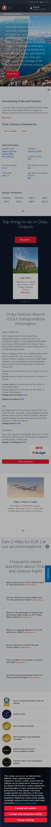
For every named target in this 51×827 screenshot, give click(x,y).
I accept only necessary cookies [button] (25, 814)
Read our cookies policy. (26, 803)
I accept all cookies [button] (25, 808)
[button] (25, 820)
